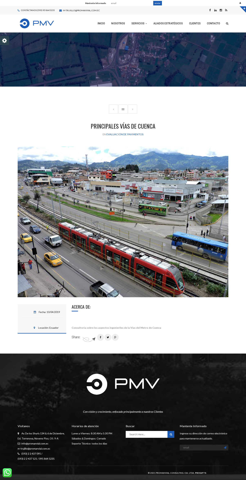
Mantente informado (95, 3)
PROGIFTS (200, 473)
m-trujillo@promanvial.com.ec (81, 10)
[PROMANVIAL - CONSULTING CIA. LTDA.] (36, 23)
